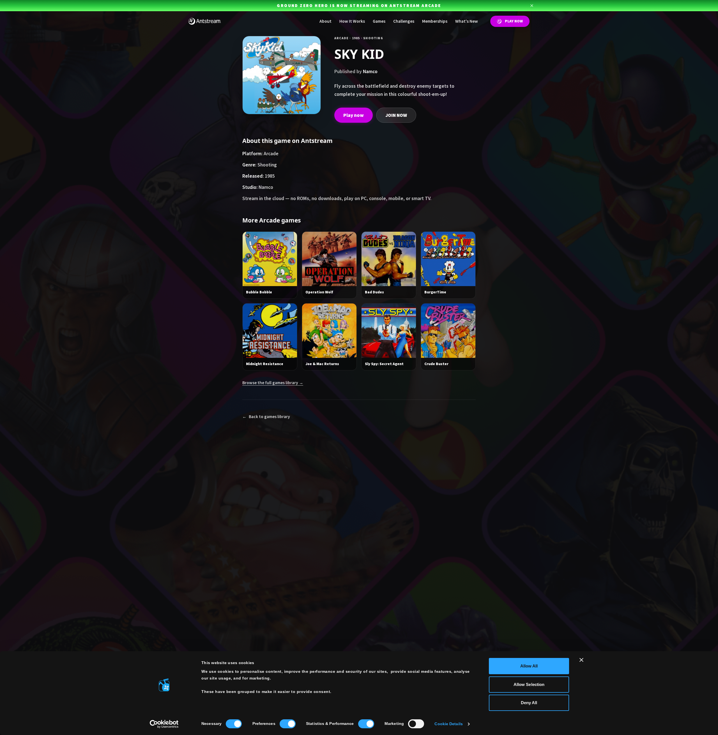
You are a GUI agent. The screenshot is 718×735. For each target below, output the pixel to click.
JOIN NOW (396, 115)
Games (379, 21)
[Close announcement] (532, 5)
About (325, 21)
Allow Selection (529, 684)
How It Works (352, 21)
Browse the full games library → (272, 382)
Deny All (529, 702)
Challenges (403, 21)
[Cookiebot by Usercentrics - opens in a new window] (164, 724)
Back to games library (266, 416)
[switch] (288, 723)
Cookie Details (448, 724)
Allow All (529, 666)
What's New (466, 21)
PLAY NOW (514, 21)
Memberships (434, 21)
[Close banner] (581, 660)
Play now (353, 115)
